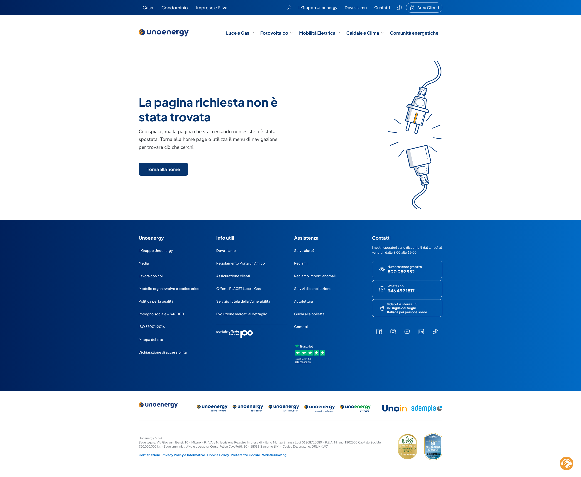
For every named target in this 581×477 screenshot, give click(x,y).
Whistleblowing (274, 455)
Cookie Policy (218, 455)
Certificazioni (149, 455)
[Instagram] (393, 331)
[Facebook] (379, 331)
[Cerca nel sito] (289, 8)
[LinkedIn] (421, 331)
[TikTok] (435, 331)
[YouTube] (407, 331)
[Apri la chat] (566, 463)
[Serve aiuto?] (400, 7)
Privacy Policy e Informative (183, 455)
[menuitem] (148, 7)
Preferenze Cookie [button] (245, 455)
